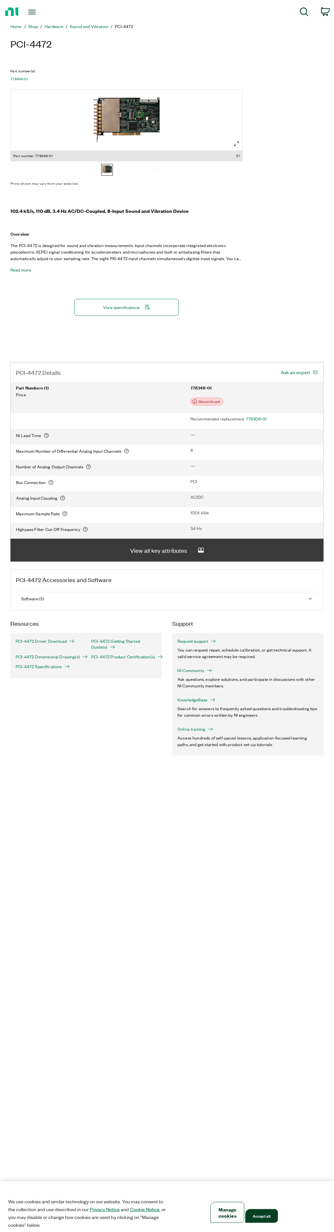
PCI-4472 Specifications (39, 666)
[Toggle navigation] (43, 12)
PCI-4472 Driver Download (41, 641)
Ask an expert (295, 372)
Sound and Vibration (89, 26)
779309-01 (256, 419)
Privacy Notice (105, 1209)
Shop (33, 26)
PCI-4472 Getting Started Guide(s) (115, 644)
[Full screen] (236, 144)
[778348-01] (107, 170)
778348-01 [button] (19, 78)
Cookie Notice (144, 1209)
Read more (20, 270)
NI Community (190, 670)
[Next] (157, 170)
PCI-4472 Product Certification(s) (123, 657)
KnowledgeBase (192, 700)
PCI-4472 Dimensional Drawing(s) (48, 657)
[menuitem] (304, 13)
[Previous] (96, 170)
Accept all (261, 1216)
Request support (192, 641)
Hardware (54, 26)
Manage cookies (227, 1212)
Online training (191, 729)
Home (16, 26)
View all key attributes (158, 550)
